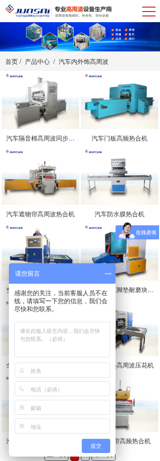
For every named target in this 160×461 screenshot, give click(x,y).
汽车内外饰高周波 (83, 61)
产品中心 (37, 61)
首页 (11, 61)
